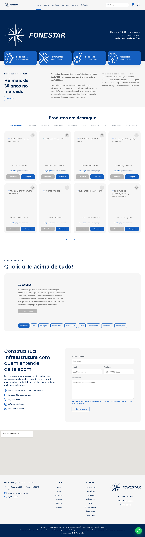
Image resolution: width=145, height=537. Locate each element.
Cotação (84, 5)
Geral (84, 125)
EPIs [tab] (33, 326)
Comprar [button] (28, 177)
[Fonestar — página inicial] (11, 4)
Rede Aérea (72, 125)
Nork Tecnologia (78, 533)
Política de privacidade (125, 501)
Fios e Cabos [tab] (70, 326)
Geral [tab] (82, 326)
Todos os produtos (15, 125)
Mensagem (76, 378)
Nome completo (78, 356)
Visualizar (13, 177)
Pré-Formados (131, 125)
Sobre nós (10, 98)
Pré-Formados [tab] (93, 326)
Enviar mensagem (80, 409)
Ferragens (45, 125)
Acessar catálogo (72, 240)
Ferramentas (116, 125)
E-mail (74, 367)
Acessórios (95, 125)
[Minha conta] (138, 5)
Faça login (13, 171)
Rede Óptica (58, 125)
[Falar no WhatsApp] (138, 530)
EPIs (105, 125)
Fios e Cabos (31, 125)
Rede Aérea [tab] (107, 326)
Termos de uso (125, 505)
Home (38, 5)
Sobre (46, 5)
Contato (75, 5)
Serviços (65, 5)
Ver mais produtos (27, 311)
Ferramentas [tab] (56, 326)
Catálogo (55, 5)
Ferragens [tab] (43, 326)
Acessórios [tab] (24, 326)
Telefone (107, 367)
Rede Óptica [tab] (120, 326)
